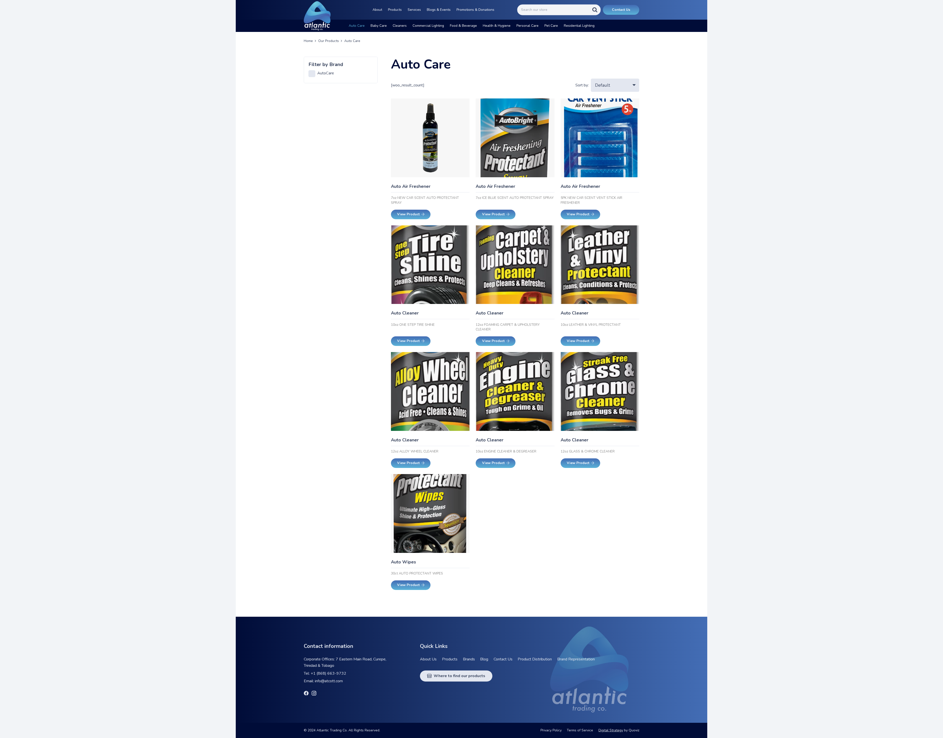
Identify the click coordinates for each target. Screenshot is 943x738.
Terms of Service (580, 730)
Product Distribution (535, 659)
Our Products (328, 41)
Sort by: (582, 85)
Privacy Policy (551, 730)
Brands (469, 659)
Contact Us (503, 659)
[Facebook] (306, 693)
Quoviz (634, 730)
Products (450, 659)
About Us (428, 659)
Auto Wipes (403, 562)
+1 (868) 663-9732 (328, 673)
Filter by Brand (325, 64)
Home (308, 41)
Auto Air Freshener (410, 186)
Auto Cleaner (405, 313)
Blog (484, 659)
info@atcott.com (329, 681)
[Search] (594, 9)
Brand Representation (576, 659)
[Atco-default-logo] (317, 16)
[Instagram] (314, 693)
